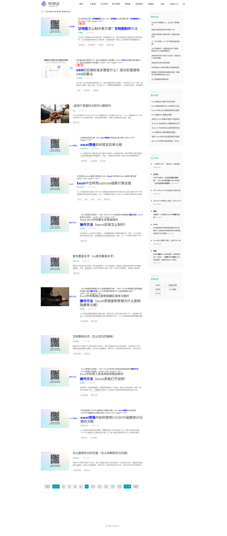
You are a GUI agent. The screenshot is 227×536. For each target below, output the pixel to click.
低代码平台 (84, 149)
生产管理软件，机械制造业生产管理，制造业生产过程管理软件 (165, 49)
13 (113, 487)
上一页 (56, 487)
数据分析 (82, 45)
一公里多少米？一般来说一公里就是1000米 (166, 164)
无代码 (155, 174)
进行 (99, 199)
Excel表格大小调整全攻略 (162, 115)
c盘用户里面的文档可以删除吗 (92, 105)
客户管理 (116, 4)
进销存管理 (172, 285)
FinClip (158, 293)
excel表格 (73, 145)
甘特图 (127, 4)
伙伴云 (157, 285)
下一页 (127, 487)
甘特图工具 (109, 45)
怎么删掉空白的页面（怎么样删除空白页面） (101, 453)
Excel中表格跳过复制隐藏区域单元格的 (104, 296)
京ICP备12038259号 (112, 526)
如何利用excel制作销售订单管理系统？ (165, 67)
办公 (74, 110)
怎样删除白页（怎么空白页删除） (94, 336)
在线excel (174, 4)
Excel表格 (172, 289)
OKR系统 (87, 90)
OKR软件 (104, 4)
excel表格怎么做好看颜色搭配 (163, 132)
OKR (71, 68)
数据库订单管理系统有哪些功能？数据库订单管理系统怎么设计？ (165, 73)
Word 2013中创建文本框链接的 (99, 219)
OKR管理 (79, 78)
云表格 (93, 4)
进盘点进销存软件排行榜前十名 (163, 29)
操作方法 (76, 122)
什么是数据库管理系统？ (160, 79)
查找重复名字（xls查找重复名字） (94, 256)
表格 (155, 211)
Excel (71, 184)
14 (119, 487)
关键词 (151, 4)
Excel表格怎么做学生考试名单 (163, 101)
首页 (81, 4)
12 (106, 487)
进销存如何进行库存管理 (160, 63)
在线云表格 (84, 321)
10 (93, 487)
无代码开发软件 (164, 183)
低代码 (157, 289)
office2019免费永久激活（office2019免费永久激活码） (167, 201)
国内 (160, 254)
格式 (86, 199)
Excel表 (102, 161)
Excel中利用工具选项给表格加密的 (101, 374)
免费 (155, 251)
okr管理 (95, 90)
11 (99, 487)
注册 (162, 4)
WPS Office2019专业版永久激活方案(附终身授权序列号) (166, 190)
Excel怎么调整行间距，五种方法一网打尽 (166, 240)
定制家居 (139, 4)
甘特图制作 (96, 18)
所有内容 (76, 261)
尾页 (135, 487)
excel (92, 199)
